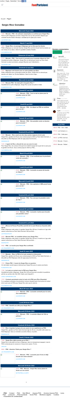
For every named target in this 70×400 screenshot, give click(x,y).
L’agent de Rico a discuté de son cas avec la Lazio (21, 144)
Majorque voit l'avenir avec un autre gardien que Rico (22, 70)
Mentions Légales (45, 395)
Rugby (7, 1)
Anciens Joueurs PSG (51, 393)
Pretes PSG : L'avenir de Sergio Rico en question (21, 263)
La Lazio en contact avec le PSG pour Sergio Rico (21, 270)
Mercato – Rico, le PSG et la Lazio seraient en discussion (23, 254)
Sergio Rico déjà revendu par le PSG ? (17, 340)
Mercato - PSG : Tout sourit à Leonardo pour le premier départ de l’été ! (28, 58)
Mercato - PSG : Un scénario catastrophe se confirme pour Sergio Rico (27, 34)
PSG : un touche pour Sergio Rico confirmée (19, 245)
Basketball (13, 1)
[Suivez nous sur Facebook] (23, 1)
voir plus (65, 67)
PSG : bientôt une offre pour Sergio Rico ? (19, 305)
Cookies (56, 395)
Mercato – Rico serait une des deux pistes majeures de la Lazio (25, 135)
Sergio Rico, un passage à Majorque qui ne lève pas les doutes (25, 46)
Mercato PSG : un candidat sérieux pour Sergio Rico (22, 236)
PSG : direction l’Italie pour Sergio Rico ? (18, 349)
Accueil (65, 398)
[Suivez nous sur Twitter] (25, 1)
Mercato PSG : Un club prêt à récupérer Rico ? (20, 83)
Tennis (19, 1)
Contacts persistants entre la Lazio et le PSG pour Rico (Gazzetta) (26, 279)
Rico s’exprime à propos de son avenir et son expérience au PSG (26, 328)
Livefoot (2, 1)
